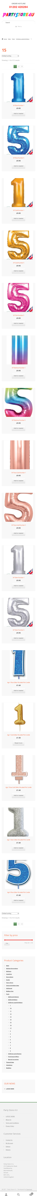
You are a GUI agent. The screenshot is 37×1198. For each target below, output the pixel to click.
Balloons (8, 971)
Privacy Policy (10, 1126)
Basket (28, 1193)
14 (10, 1019)
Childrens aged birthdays (22, 39)
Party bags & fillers (13, 1056)
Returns (8, 1150)
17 (10, 1028)
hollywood (9, 988)
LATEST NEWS (10, 1088)
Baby (7, 965)
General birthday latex (12, 985)
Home (5, 39)
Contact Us (9, 1140)
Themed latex (10, 1062)
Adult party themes (13, 997)
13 (10, 1017)
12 (10, 1014)
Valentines (9, 1065)
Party (13, 39)
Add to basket (18, 113)
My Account (9, 1143)
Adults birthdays (12, 999)
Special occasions (13, 1059)
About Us (8, 1120)
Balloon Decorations (12, 968)
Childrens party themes (14, 1053)
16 (10, 1025)
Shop (9, 39)
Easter (8, 980)
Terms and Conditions (12, 1123)
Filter (7, 943)
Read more (18, 743)
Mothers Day (9, 991)
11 (10, 1011)
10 (10, 1008)
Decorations (9, 977)
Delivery (8, 1146)
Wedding (8, 1068)
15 (10, 1022)
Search (18, 1194)
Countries (9, 974)
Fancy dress (9, 982)
